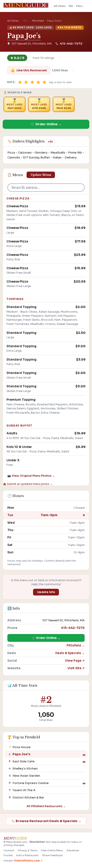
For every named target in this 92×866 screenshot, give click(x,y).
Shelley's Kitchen (25, 768)
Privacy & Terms (28, 850)
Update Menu (41, 174)
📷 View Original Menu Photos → (31, 476)
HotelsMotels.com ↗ (28, 860)
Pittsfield (82, 6)
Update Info (46, 592)
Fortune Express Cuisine (31, 783)
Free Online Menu (52, 850)
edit (50, 141)
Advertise (73, 850)
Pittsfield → (76, 645)
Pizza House (22, 747)
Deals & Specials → (70, 653)
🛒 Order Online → (46, 124)
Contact (9, 850)
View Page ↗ (75, 661)
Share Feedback (52, 855)
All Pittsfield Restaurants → (46, 806)
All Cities (60, 6)
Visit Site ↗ (76, 668)
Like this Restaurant (28, 70)
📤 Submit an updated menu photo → (28, 484)
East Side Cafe (24, 761)
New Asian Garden (26, 776)
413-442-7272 (71, 43)
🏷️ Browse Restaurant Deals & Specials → (46, 821)
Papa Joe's (24, 36)
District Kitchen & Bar (28, 797)
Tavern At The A (24, 790)
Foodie (8, 855)
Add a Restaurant (27, 855)
